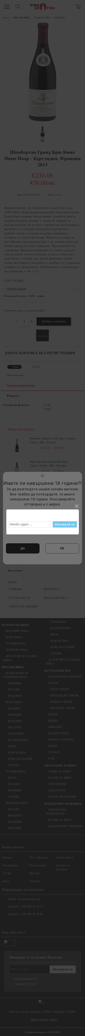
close (76, 506)
